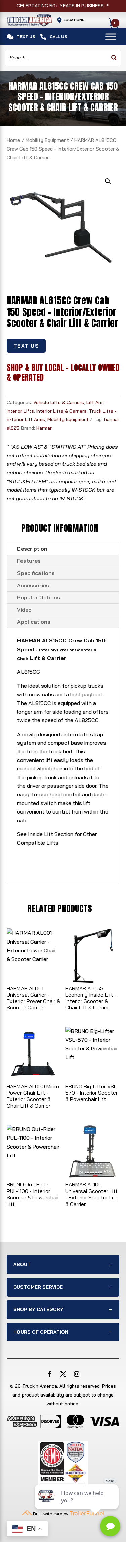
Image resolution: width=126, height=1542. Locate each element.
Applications (33, 621)
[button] (108, 181)
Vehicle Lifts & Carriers (58, 402)
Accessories (33, 585)
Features (29, 560)
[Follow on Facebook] (49, 1374)
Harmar (44, 428)
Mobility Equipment (47, 140)
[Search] (114, 58)
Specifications (36, 573)
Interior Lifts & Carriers (61, 411)
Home (13, 140)
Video (24, 609)
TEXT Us (26, 346)
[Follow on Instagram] (76, 1374)
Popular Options (38, 597)
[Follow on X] (63, 1374)
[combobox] (63, 58)
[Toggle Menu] (110, 36)
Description (32, 548)
